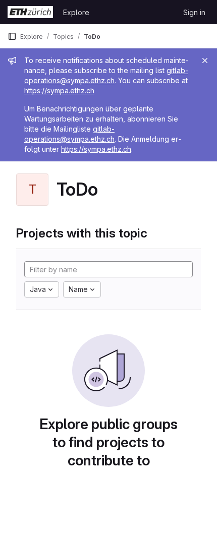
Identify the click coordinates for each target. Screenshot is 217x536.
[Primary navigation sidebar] (12, 36)
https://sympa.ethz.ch (59, 90)
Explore (76, 12)
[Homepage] (30, 12)
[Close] (205, 60)
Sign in (194, 12)
